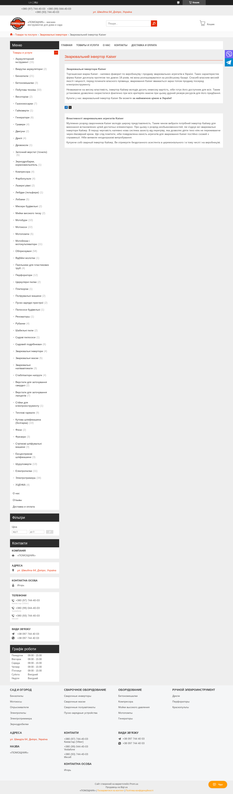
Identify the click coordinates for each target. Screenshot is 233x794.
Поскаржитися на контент (110, 790)
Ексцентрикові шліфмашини (23, 455)
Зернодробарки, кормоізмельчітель (26, 163)
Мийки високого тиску (28, 213)
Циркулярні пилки (26, 282)
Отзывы (17, 500)
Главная (66, 45)
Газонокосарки (24, 103)
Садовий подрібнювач (28, 344)
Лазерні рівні (23, 185)
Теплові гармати (25, 412)
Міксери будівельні (26, 206)
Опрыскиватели (19, 707)
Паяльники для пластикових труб (32, 266)
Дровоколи (21, 145)
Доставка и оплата (144, 45)
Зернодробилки (19, 724)
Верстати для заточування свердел (31, 384)
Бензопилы (16, 695)
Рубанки (20, 323)
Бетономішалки (24, 82)
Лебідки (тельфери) (27, 192)
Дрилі (18, 138)
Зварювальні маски (26, 358)
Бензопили (21, 75)
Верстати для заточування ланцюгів (31, 394)
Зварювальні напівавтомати (24, 367)
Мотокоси (21, 227)
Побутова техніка (25, 89)
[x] (70, 107)
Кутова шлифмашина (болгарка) (28, 421)
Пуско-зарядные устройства (80, 712)
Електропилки (23, 470)
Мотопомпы (125, 712)
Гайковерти (22, 110)
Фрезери (20, 436)
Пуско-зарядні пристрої (29, 302)
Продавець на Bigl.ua (117, 787)
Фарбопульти (23, 178)
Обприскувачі (23, 251)
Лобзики (20, 199)
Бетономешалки (128, 695)
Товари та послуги (26, 34)
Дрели (176, 695)
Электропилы (18, 712)
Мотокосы (16, 701)
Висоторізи (21, 96)
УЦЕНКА (20, 484)
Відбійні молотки (25, 257)
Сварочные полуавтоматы (79, 707)
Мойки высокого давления (134, 707)
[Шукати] (154, 23)
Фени (18, 429)
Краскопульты (180, 707)
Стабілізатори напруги (28, 375)
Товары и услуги (87, 45)
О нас (106, 45)
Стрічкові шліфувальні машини (28, 445)
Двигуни (20, 131)
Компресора (22, 171)
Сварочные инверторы (77, 695)
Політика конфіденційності (139, 790)
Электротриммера (21, 718)
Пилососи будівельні (27, 309)
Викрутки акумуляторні (29, 69)
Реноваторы (22, 316)
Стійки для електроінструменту (27, 404)
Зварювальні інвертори (53, 34)
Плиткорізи (21, 288)
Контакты (120, 45)
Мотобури (21, 220)
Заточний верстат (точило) (31, 152)
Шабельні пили (24, 330)
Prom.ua (134, 784)
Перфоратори (23, 275)
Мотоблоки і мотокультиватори (26, 242)
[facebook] (66, 107)
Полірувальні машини (28, 295)
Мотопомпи (22, 233)
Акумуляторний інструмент (24, 60)
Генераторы (125, 718)
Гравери (20, 124)
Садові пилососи (25, 337)
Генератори (22, 117)
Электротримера (25, 477)
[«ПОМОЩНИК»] (17, 23)
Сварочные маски (74, 701)
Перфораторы (180, 701)
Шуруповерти (23, 464)
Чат (220, 784)
